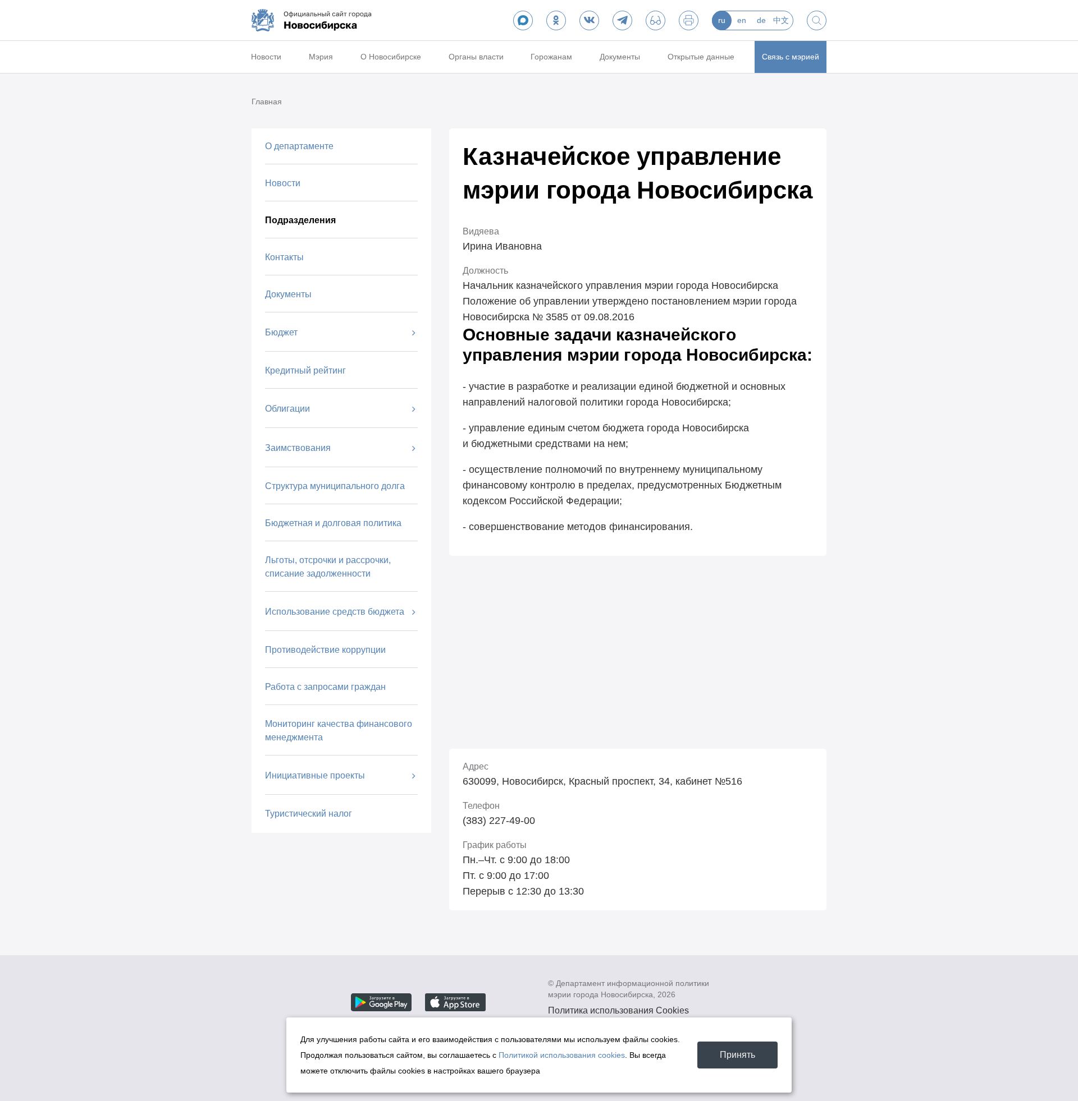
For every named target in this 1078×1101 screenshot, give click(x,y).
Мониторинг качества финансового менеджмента (338, 730)
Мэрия (321, 56)
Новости (266, 56)
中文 (781, 20)
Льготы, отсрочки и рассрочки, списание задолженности (328, 566)
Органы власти (476, 56)
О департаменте (299, 146)
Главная (267, 101)
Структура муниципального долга (335, 486)
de (761, 20)
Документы (620, 56)
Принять (737, 1054)
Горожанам (551, 56)
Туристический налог (308, 813)
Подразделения (300, 220)
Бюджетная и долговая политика (333, 523)
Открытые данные (701, 56)
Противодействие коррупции (325, 650)
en (741, 20)
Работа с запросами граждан (325, 687)
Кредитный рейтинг (305, 370)
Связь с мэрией (790, 56)
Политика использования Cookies (618, 1010)
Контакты (284, 257)
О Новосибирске (390, 56)
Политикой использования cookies (562, 1055)
